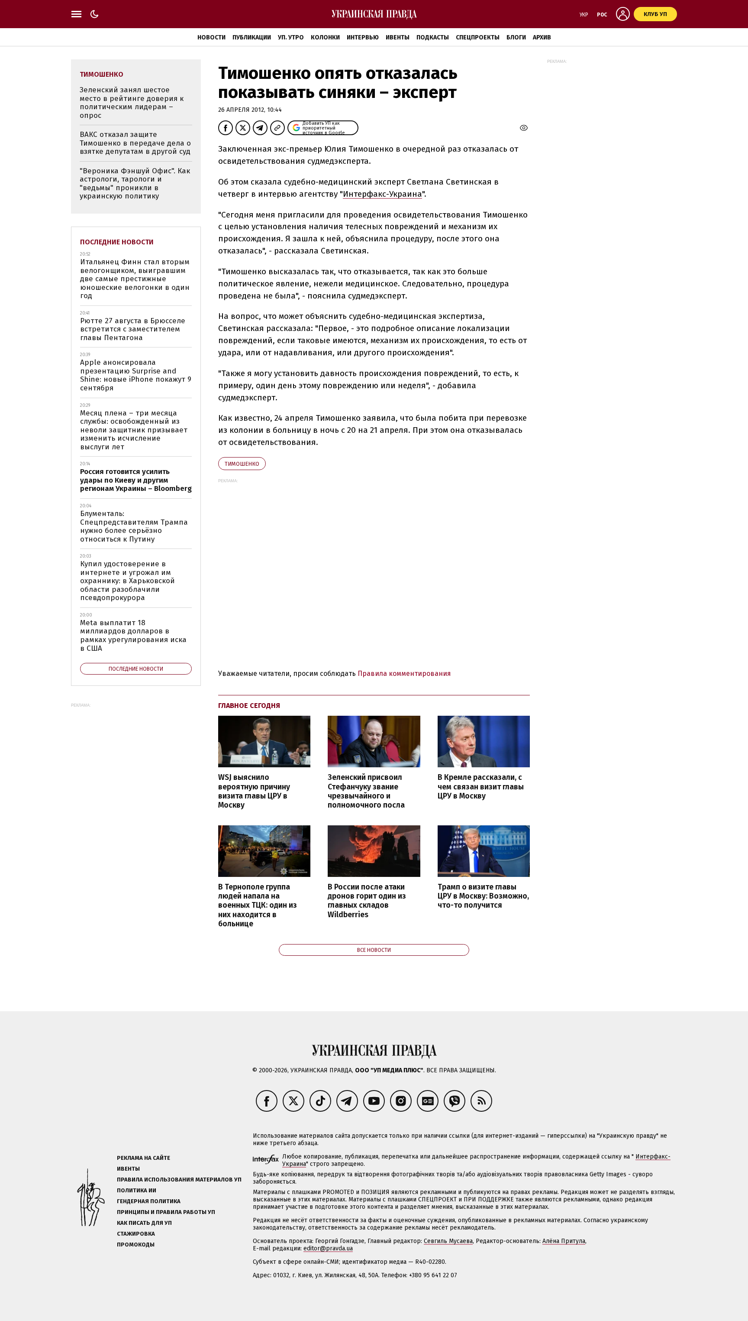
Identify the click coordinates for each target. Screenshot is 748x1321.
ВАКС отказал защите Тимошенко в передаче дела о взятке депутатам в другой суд (135, 143)
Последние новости (117, 242)
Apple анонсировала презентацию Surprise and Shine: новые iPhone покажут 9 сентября (135, 375)
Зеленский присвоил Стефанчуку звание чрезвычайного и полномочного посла (366, 791)
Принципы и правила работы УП (166, 1212)
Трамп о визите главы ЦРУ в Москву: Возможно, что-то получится (483, 896)
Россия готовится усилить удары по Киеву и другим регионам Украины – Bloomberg (136, 480)
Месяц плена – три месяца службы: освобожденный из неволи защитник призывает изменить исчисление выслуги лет (133, 430)
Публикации (251, 37)
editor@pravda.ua (328, 1248)
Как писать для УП (144, 1223)
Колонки (325, 37)
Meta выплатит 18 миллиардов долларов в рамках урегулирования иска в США (133, 635)
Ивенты (397, 37)
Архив (542, 37)
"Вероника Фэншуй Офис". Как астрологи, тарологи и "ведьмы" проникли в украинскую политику (135, 183)
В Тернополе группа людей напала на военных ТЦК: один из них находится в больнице (257, 905)
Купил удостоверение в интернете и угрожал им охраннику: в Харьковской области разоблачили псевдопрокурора (127, 580)
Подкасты (432, 37)
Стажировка (136, 1233)
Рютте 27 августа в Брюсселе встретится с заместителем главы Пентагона (132, 329)
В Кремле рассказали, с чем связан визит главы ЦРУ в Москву (481, 786)
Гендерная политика (149, 1201)
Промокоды (136, 1244)
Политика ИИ (136, 1190)
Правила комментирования (404, 673)
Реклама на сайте (143, 1158)
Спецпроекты (478, 37)
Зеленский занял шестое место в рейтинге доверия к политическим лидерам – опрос (132, 102)
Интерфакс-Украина (382, 194)
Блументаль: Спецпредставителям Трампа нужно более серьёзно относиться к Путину (134, 526)
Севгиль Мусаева (448, 1241)
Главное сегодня (249, 705)
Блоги (516, 37)
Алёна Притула (563, 1241)
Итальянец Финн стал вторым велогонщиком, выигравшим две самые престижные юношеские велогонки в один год (135, 278)
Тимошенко (242, 464)
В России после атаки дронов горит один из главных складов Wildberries (367, 901)
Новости (211, 37)
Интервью (363, 37)
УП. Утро (291, 37)
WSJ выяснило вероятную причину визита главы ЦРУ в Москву (254, 791)
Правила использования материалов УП (179, 1179)
